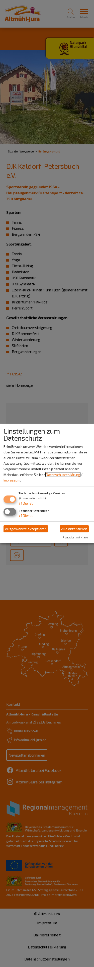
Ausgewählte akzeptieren (26, 529)
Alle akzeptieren (74, 529)
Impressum (12, 480)
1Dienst (26, 503)
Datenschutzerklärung (63, 474)
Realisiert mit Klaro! (75, 537)
